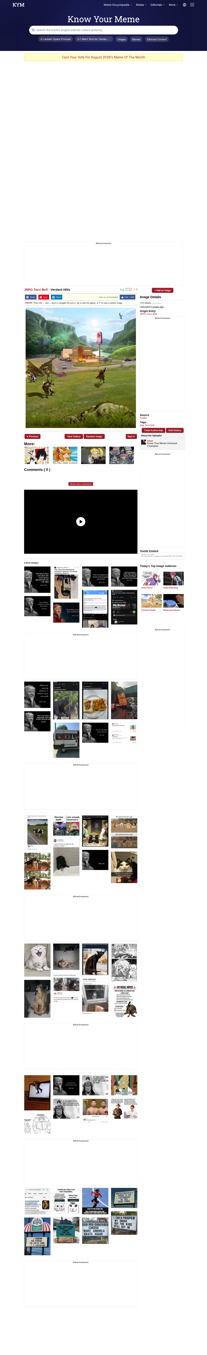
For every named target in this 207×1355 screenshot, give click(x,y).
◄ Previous (32, 436)
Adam (150, 441)
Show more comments (81, 484)
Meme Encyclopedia (116, 4)
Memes (136, 39)
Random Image (94, 436)
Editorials (156, 4)
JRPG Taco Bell (36, 289)
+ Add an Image (162, 290)
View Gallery (73, 436)
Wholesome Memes (171, 610)
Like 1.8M (129, 297)
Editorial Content (157, 39)
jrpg (142, 425)
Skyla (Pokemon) (170, 588)
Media (140, 4)
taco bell (149, 425)
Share (32, 297)
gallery (73, 303)
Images (122, 39)
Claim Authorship (153, 430)
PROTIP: (29, 303)
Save (45, 297)
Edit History (175, 430)
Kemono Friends (148, 610)
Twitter (143, 418)
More (172, 4)
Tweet (58, 297)
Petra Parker (146, 588)
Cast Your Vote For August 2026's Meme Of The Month (103, 57)
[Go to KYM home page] (18, 5)
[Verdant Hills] (80, 368)
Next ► (131, 436)
